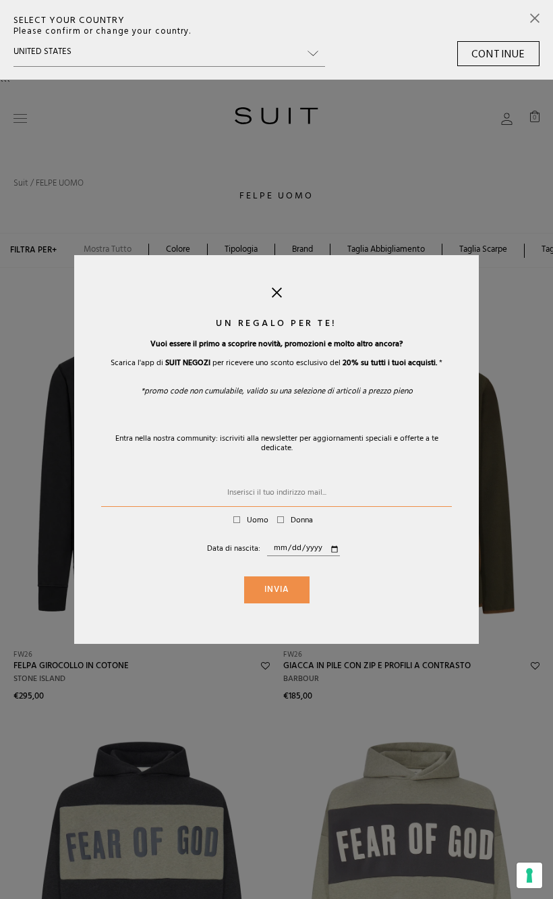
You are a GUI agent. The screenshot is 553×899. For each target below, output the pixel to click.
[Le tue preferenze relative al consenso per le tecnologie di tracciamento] (529, 875)
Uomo (257, 521)
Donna (302, 521)
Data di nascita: (233, 549)
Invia (276, 590)
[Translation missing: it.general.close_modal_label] (277, 295)
